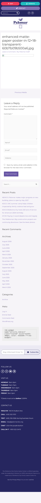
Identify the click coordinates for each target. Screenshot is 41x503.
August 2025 (6, 271)
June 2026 (6, 248)
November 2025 (8, 261)
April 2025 (6, 284)
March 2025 (6, 287)
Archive (5, 299)
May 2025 (5, 281)
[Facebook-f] (29, 13)
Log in (4, 311)
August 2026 (7, 241)
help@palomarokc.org (15, 422)
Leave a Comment (9, 52)
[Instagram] (32, 13)
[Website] (20, 158)
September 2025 (8, 267)
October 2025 (7, 264)
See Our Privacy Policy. (13, 479)
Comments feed (8, 318)
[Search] (17, 13)
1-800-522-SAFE (15, 429)
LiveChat (31, 479)
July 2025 (5, 274)
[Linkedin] (14, 371)
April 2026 (6, 251)
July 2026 (5, 245)
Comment (8, 114)
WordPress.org (7, 321)
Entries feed (6, 315)
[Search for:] (20, 184)
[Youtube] (10, 371)
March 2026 (6, 254)
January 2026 (7, 258)
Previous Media (21, 92)
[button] (20, 26)
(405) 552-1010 (11, 414)
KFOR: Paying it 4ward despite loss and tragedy (19, 216)
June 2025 (6, 277)
